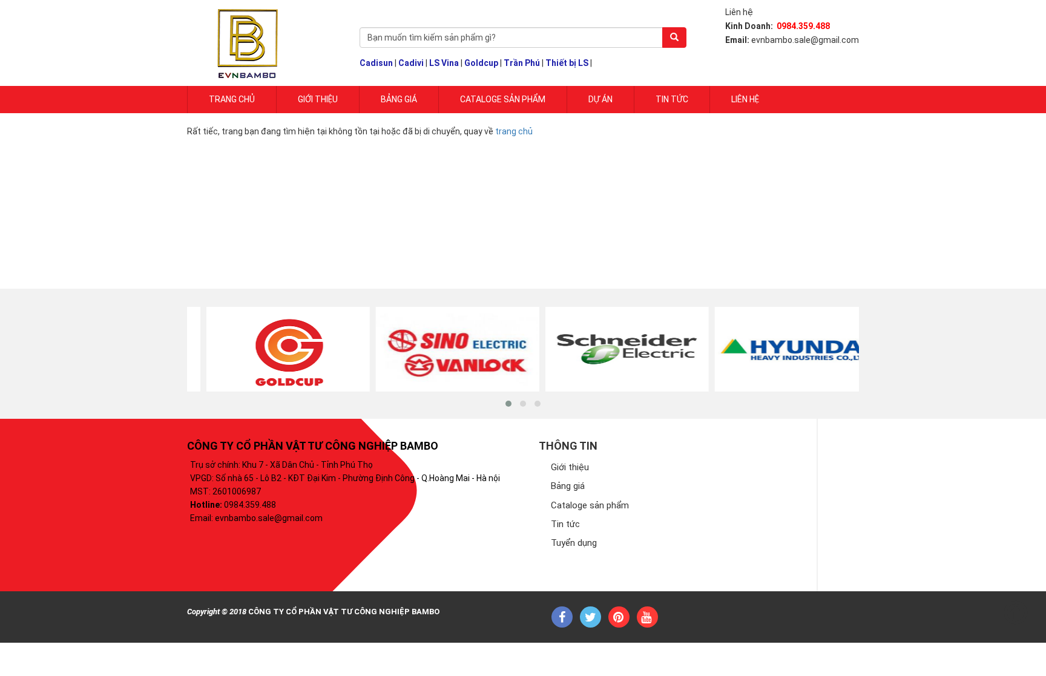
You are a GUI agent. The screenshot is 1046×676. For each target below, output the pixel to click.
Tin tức (672, 99)
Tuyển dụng (574, 542)
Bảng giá (399, 99)
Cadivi (411, 63)
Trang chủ (232, 99)
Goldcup (481, 63)
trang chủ (514, 131)
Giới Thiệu (318, 99)
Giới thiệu (570, 467)
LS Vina (444, 63)
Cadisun (376, 63)
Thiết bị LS (566, 63)
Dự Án (600, 99)
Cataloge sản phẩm (502, 99)
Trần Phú (522, 63)
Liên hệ (745, 99)
